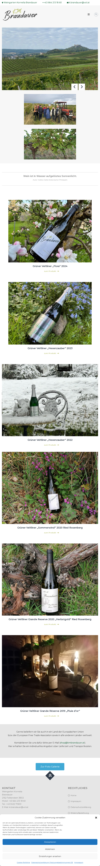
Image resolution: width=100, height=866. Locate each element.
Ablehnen (50, 849)
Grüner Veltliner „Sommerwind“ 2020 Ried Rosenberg (50, 527)
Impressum (78, 862)
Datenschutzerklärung (81, 807)
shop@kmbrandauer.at (72, 743)
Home (73, 795)
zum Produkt (50, 271)
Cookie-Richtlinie (23, 862)
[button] (96, 817)
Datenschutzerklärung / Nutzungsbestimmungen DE (52, 862)
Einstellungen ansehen (50, 856)
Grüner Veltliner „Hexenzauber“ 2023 (50, 348)
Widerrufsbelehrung (80, 813)
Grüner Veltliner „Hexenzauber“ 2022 (50, 440)
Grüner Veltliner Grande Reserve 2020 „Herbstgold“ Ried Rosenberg (50, 619)
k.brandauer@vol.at (18, 807)
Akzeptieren (50, 842)
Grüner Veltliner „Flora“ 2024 (50, 266)
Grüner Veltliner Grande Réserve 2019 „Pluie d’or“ (50, 711)
